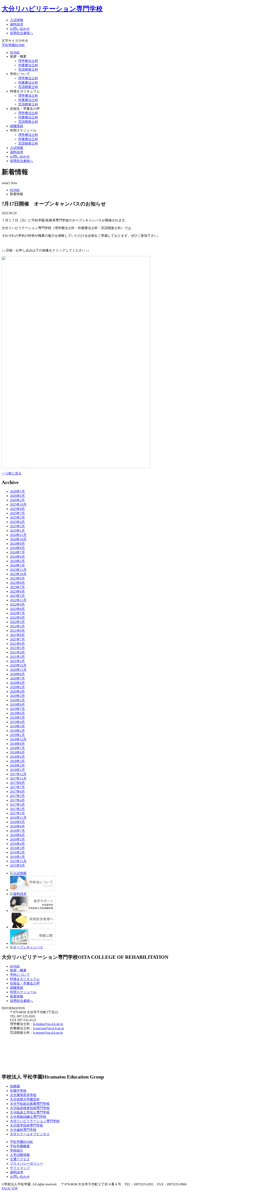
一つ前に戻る (12, 473)
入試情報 (16, 20)
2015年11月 (18, 861)
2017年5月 (17, 796)
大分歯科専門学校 (23, 1130)
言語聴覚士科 (28, 69)
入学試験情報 (20, 1155)
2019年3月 (17, 726)
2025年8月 (17, 509)
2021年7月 (17, 639)
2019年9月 (17, 704)
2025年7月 (17, 513)
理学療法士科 (28, 61)
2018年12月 (18, 739)
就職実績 (16, 126)
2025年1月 (17, 530)
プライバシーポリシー (26, 1163)
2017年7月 (17, 787)
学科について (20, 974)
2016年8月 (17, 826)
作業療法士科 (28, 65)
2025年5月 (17, 517)
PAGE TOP (10, 1188)
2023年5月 (17, 596)
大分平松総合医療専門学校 (30, 1103)
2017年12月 (18, 774)
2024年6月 (17, 556)
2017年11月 (18, 778)
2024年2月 (17, 561)
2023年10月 (18, 574)
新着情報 (16, 996)
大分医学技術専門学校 (26, 1125)
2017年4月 (17, 800)
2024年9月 (17, 543)
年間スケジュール (23, 992)
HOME (15, 52)
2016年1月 (17, 857)
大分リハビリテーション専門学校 (52, 8)
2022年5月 (17, 622)
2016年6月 (17, 835)
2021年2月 (17, 661)
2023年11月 (18, 569)
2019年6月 (17, 713)
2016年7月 (17, 830)
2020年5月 (17, 687)
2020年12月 (18, 665)
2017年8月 (17, 783)
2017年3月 (17, 804)
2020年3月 (17, 696)
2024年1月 (17, 565)
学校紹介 (16, 1150)
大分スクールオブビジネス (30, 1134)
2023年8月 (17, 583)
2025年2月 (17, 526)
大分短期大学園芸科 (25, 1099)
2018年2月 (17, 765)
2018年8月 (17, 743)
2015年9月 (17, 865)
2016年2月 (17, 852)
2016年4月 (17, 843)
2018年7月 (17, 748)
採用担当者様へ (21, 33)
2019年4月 (17, 722)
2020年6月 (17, 683)
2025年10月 (18, 504)
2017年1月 (17, 813)
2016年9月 (17, 822)
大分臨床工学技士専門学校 (30, 1112)
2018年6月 (17, 752)
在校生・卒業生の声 (25, 983)
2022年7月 (17, 613)
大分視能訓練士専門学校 (28, 1116)
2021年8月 (17, 635)
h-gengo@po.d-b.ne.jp (48, 1032)
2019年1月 (17, 735)
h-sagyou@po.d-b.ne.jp (48, 1028)
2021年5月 (17, 648)
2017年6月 (17, 791)
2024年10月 (18, 539)
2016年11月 (18, 817)
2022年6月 (17, 617)
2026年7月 (17, 491)
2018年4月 (17, 756)
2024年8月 (17, 548)
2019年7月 (17, 709)
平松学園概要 (20, 1146)
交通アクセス (20, 1159)
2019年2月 (17, 730)
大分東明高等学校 (23, 1095)
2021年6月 (17, 643)
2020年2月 (17, 700)
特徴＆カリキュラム (25, 979)
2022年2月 (17, 626)
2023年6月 (17, 591)
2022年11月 (18, 600)
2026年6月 (17, 496)
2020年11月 (18, 669)
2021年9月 (17, 630)
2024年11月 (18, 535)
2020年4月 (17, 691)
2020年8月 (17, 674)
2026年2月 (17, 500)
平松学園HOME (13, 45)
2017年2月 (17, 809)
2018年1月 (17, 770)
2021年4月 (17, 652)
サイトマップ (20, 1168)
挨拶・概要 (18, 970)
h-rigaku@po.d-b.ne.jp (48, 1024)
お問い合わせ (20, 28)
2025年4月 (17, 522)
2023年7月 (17, 587)
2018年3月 (17, 761)
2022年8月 (17, 609)
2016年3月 (17, 848)
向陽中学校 (18, 1090)
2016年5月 (17, 839)
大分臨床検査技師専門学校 (30, 1108)
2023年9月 (17, 578)
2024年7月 (17, 552)
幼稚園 (15, 1086)
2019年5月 (17, 717)
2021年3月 (17, 656)
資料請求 (16, 24)
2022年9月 (17, 604)
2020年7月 (17, 678)
